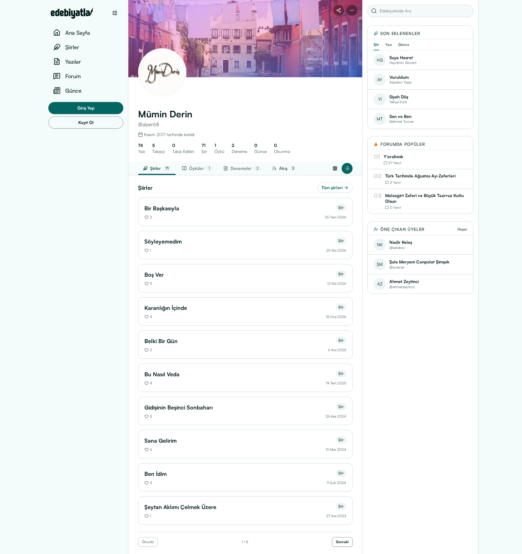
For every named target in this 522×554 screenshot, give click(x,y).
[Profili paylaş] (338, 10)
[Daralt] (115, 13)
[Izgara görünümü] (335, 168)
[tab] (284, 168)
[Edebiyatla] (80, 13)
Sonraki (342, 542)
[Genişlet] (128, 277)
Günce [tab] (403, 44)
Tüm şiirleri (332, 187)
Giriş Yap (86, 107)
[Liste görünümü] (347, 168)
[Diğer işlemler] (351, 10)
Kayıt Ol (86, 122)
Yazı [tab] (388, 44)
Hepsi (462, 229)
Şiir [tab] (376, 44)
